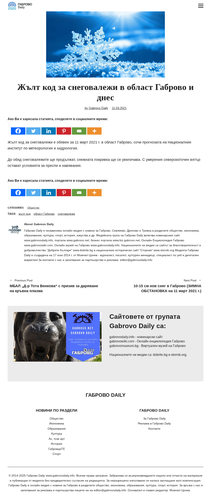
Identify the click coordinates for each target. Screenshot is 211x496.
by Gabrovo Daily (96, 108)
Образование (57, 428)
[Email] (79, 128)
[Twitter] (33, 128)
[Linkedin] (48, 128)
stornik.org (178, 354)
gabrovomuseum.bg (123, 346)
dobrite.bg (160, 354)
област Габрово (44, 213)
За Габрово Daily (154, 418)
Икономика (56, 423)
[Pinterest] (64, 128)
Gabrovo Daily (44, 224)
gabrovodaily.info (121, 337)
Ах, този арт (57, 438)
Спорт (57, 453)
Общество (33, 207)
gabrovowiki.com (121, 341)
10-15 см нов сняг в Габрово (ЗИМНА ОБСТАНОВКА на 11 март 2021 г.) (155, 286)
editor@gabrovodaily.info (110, 490)
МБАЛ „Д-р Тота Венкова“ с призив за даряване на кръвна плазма (54, 286)
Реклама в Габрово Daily (154, 423)
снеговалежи (66, 213)
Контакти (154, 428)
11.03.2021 (119, 108)
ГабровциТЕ (56, 449)
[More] (94, 128)
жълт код (24, 213)
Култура (56, 433)
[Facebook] (18, 128)
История (56, 443)
